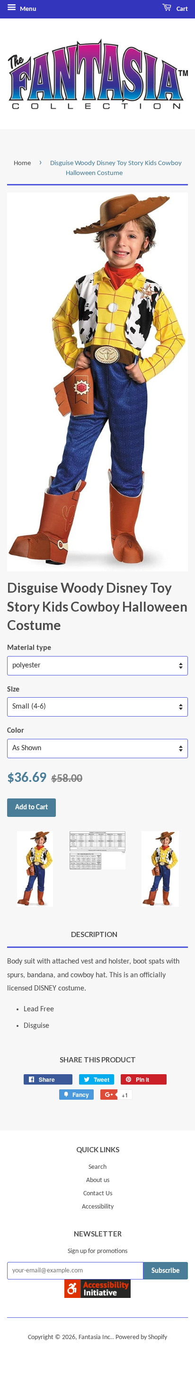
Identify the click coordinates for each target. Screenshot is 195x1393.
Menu (27, 9)
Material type (29, 648)
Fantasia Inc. (95, 1337)
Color (15, 731)
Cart (181, 9)
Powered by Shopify (141, 1337)
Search (97, 1167)
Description (94, 934)
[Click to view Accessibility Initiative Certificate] (97, 1296)
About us (97, 1180)
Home (22, 163)
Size (13, 689)
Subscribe (165, 1271)
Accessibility (98, 1207)
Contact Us (97, 1194)
